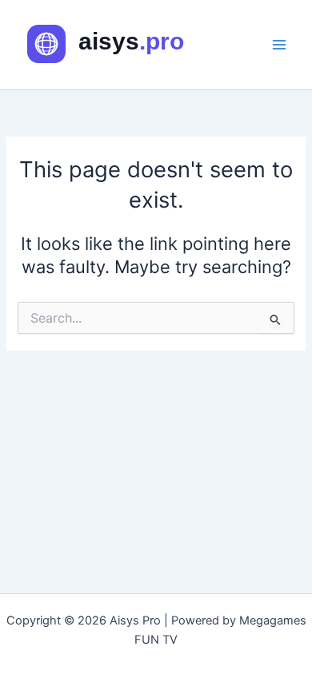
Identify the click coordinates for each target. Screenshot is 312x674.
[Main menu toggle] (279, 44)
